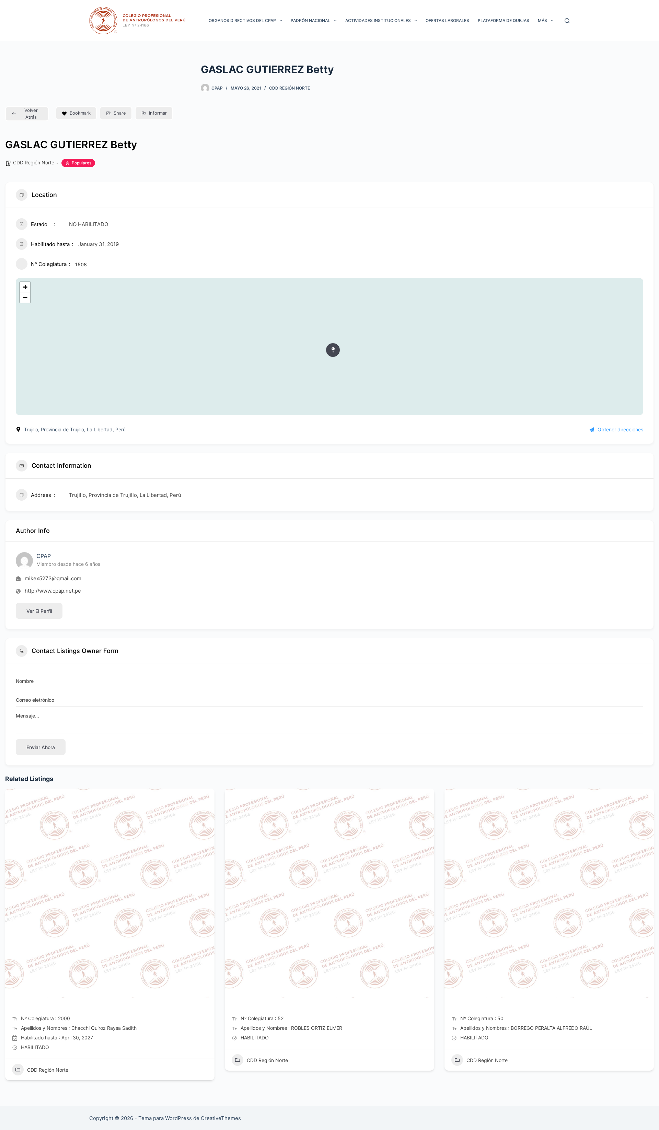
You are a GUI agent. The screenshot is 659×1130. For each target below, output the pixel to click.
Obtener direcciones (620, 429)
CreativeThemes (221, 1118)
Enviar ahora (40, 747)
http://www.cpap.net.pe (53, 590)
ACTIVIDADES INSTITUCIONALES (378, 20)
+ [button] (25, 287)
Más (542, 20)
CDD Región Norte (289, 88)
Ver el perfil (39, 611)
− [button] (25, 297)
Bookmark (80, 113)
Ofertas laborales (447, 20)
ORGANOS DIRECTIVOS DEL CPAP (242, 20)
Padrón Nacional (310, 20)
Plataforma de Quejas (503, 20)
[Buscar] (567, 20)
